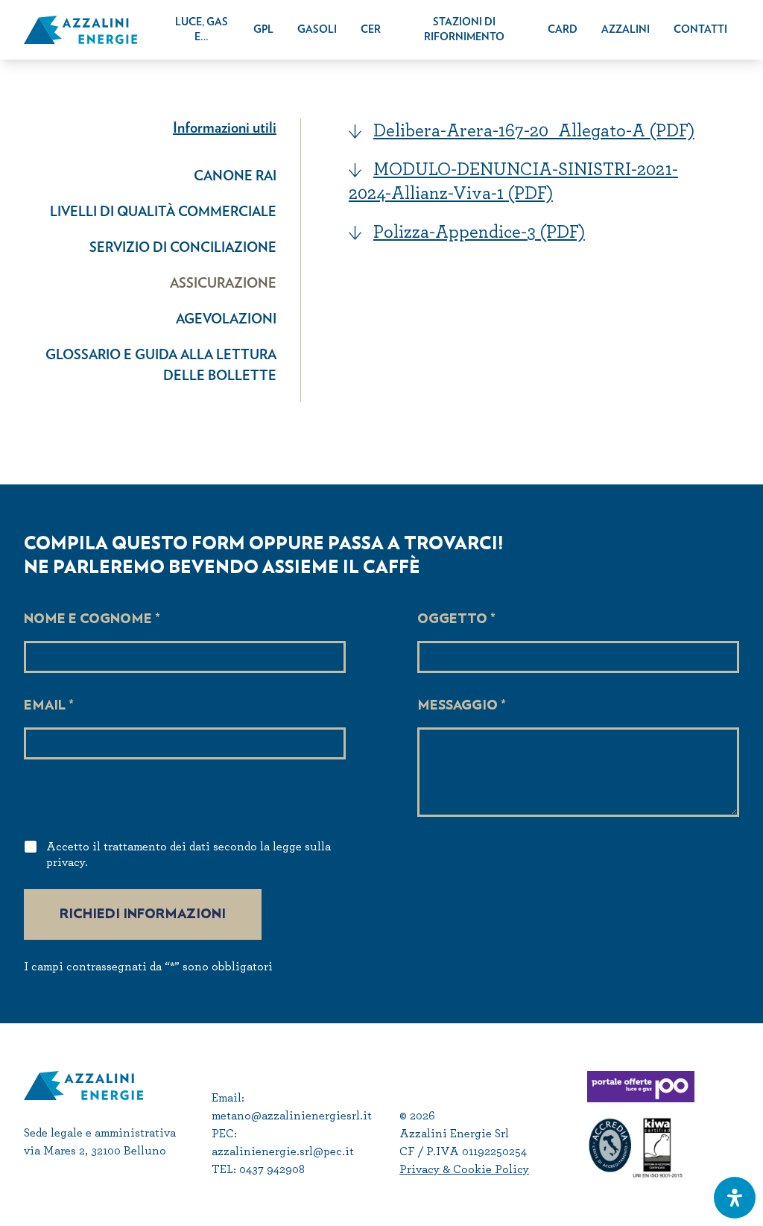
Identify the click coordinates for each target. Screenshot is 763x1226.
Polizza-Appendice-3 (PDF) (479, 231)
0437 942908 (272, 1169)
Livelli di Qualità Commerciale (163, 212)
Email (49, 705)
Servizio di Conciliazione (182, 248)
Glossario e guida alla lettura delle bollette (160, 366)
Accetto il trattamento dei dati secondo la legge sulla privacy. (188, 854)
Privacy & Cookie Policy (464, 1169)
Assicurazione (223, 284)
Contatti (700, 30)
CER (371, 30)
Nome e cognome (92, 619)
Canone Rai (235, 176)
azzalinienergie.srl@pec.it (283, 1151)
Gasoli (317, 30)
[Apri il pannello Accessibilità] (735, 1198)
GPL (263, 30)
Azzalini (625, 30)
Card (562, 30)
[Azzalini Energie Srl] (80, 29)
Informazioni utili (224, 128)
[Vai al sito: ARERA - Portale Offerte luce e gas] (663, 1086)
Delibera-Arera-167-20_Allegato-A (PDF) (533, 130)
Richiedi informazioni (143, 914)
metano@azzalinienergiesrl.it (292, 1115)
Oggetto (456, 619)
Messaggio (461, 705)
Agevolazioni (226, 319)
